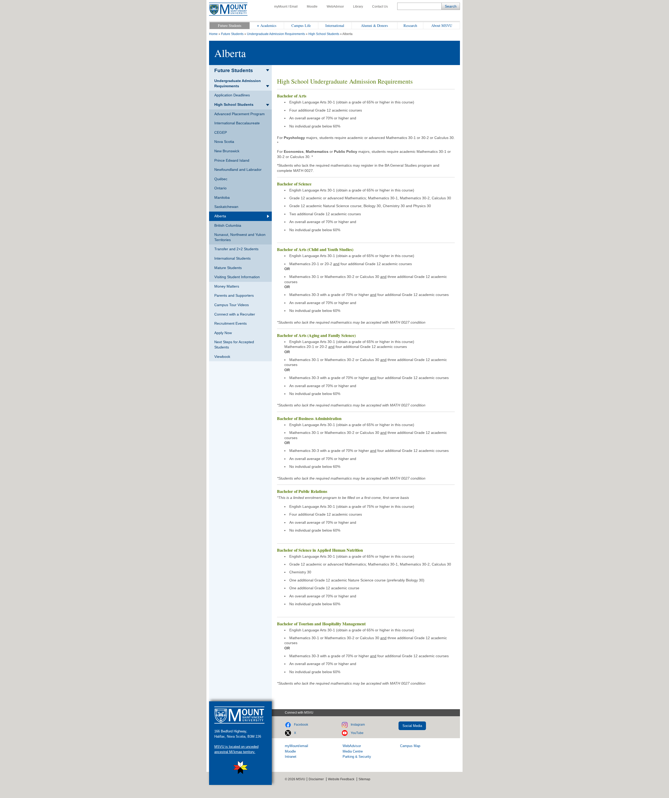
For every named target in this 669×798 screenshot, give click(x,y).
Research (410, 25)
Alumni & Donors (374, 25)
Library (358, 6)
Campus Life (301, 25)
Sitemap (364, 779)
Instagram (358, 724)
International (334, 25)
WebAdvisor (335, 6)
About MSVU (441, 25)
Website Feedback (341, 779)
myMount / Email (286, 6)
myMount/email (296, 746)
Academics (268, 25)
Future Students (229, 25)
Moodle (312, 6)
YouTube (357, 733)
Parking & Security (357, 757)
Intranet (290, 757)
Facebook (301, 724)
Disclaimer (316, 779)
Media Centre (353, 751)
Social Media (412, 726)
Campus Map (410, 746)
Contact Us (380, 6)
